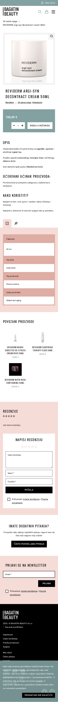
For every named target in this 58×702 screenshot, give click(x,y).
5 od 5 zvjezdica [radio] (35, 446)
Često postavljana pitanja (29, 544)
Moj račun (50, 2)
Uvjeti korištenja (10, 638)
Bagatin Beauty (10, 11)
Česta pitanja (9, 656)
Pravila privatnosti (11, 642)
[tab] (7, 223)
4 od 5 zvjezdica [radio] (32, 446)
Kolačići (6, 647)
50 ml (8, 249)
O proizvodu (7, 223)
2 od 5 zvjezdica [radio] (25, 446)
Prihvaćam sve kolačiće (39, 695)
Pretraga (40, 11)
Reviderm (9, 102)
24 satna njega (10, 21)
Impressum (8, 634)
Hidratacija (37, 102)
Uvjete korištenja (31, 499)
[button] (51, 36)
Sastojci (16, 223)
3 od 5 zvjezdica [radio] (29, 446)
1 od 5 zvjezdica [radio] (22, 446)
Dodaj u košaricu (40, 125)
